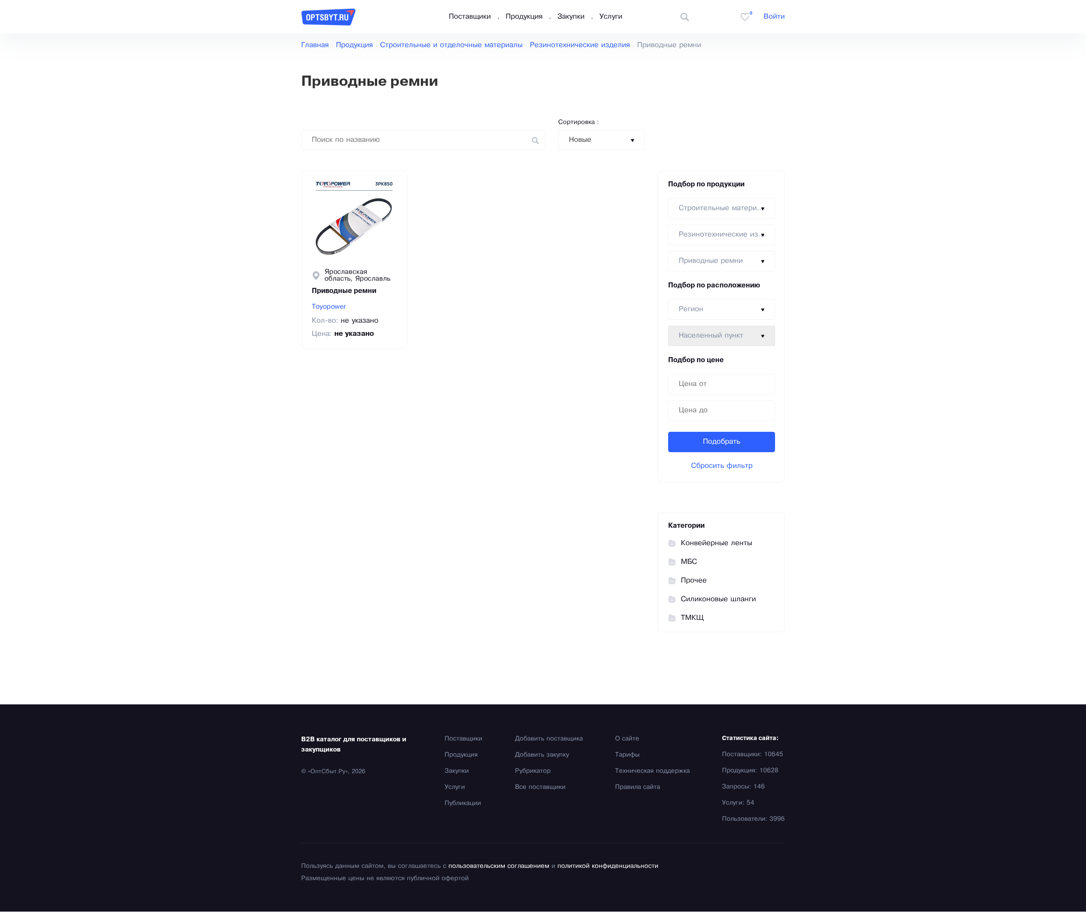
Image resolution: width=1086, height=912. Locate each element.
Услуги (610, 17)
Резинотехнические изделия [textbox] (727, 234)
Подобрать (721, 442)
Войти (774, 17)
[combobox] (601, 140)
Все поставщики (540, 787)
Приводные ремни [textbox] (711, 261)
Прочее (694, 580)
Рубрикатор (533, 771)
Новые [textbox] (580, 140)
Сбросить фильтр (722, 466)
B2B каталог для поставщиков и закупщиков (353, 745)
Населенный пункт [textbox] (711, 335)
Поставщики (470, 17)
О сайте (627, 739)
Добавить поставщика (549, 739)
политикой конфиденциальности (607, 866)
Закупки (571, 17)
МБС (689, 562)
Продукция (524, 17)
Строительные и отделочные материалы (451, 45)
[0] (745, 17)
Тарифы (627, 755)
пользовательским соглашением (498, 866)
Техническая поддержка (652, 771)
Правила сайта (637, 787)
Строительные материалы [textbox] (724, 208)
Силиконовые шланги (718, 599)
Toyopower (329, 307)
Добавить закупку (542, 755)
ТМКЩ (692, 618)
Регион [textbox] (691, 309)
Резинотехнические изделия (580, 45)
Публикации (463, 803)
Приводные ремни (344, 291)
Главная (315, 45)
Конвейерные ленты (716, 543)
